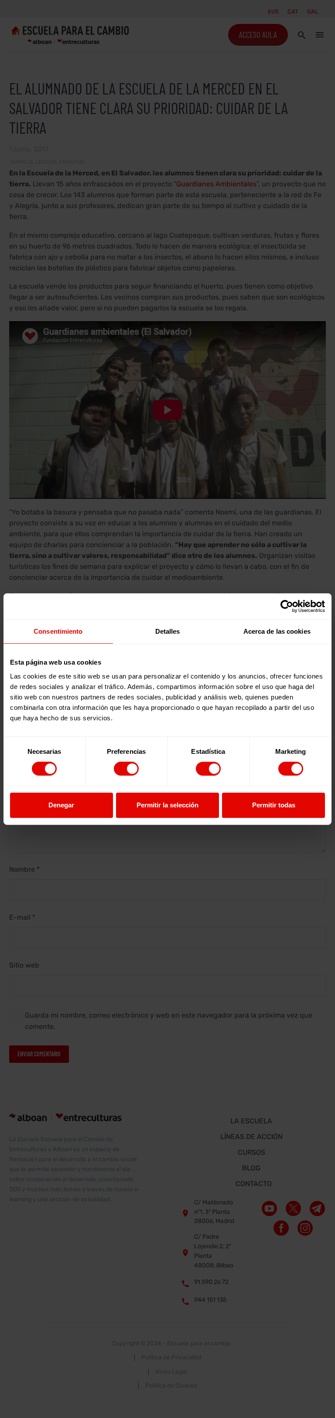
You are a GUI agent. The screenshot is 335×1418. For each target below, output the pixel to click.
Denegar (61, 805)
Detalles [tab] (167, 631)
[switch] (126, 769)
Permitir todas (273, 805)
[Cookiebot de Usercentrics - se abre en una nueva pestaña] (287, 606)
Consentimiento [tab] (58, 631)
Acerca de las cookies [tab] (277, 631)
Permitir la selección (167, 805)
